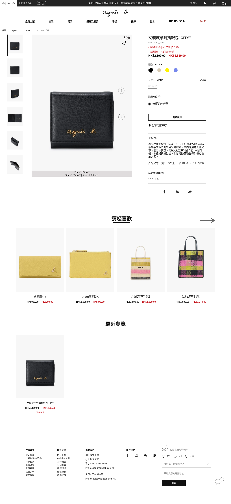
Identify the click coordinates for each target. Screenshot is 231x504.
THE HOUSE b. (177, 21)
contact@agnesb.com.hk (103, 479)
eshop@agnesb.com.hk (102, 468)
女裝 (51, 21)
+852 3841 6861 (98, 464)
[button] (121, 117)
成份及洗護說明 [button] (156, 173)
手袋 (114, 21)
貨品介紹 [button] (152, 138)
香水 (152, 21)
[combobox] (186, 464)
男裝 (70, 21)
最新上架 (30, 21)
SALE (202, 21)
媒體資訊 (61, 468)
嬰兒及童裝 (92, 21)
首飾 (133, 21)
